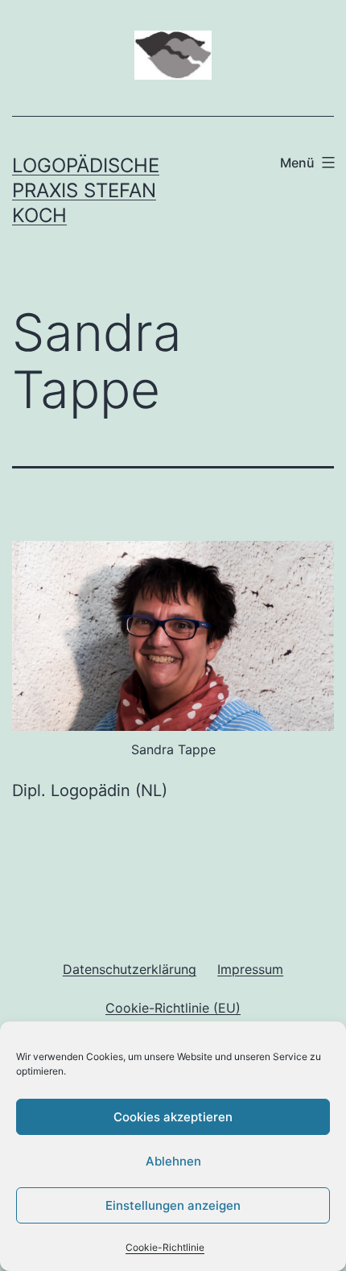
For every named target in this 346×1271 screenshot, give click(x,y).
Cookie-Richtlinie (165, 1247)
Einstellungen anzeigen (173, 1205)
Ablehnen (173, 1161)
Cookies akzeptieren (173, 1117)
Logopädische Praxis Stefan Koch (85, 190)
